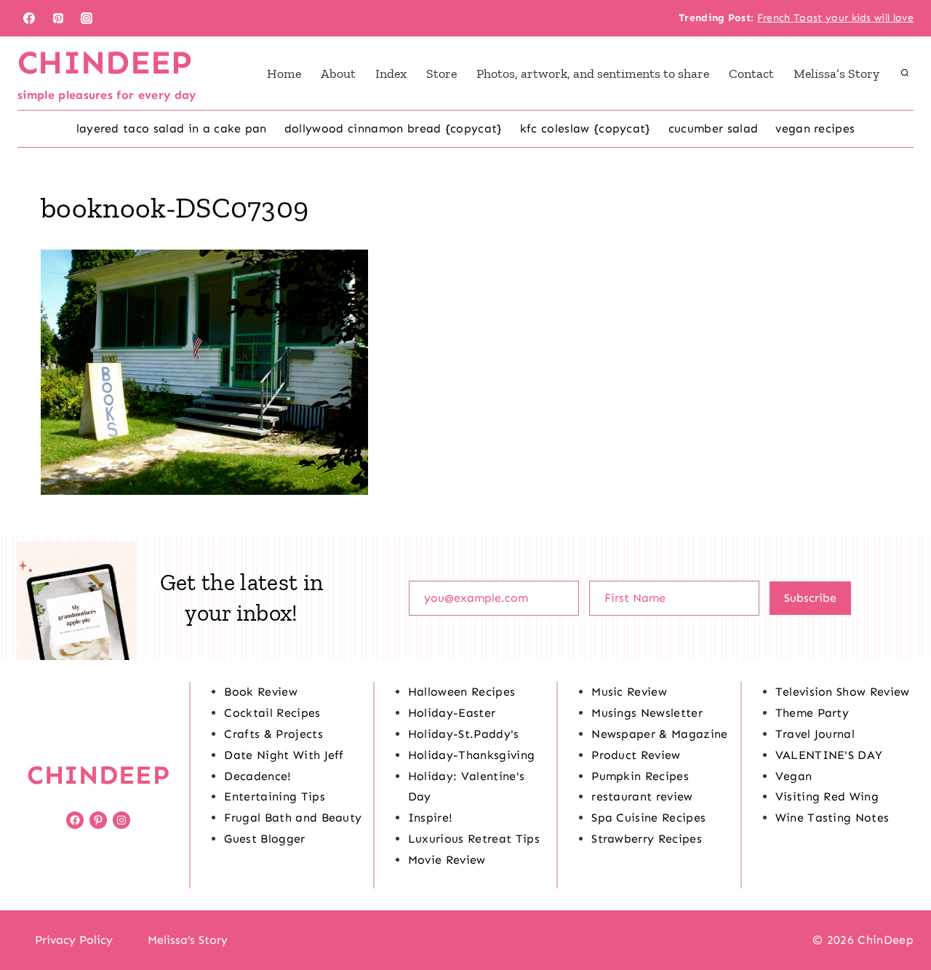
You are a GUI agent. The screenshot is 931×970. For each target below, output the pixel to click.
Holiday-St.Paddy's (463, 734)
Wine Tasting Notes (832, 817)
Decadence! (257, 776)
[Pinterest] (58, 18)
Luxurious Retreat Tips (474, 839)
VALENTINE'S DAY (829, 755)
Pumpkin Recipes (640, 776)
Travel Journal (815, 734)
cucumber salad (713, 128)
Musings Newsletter (647, 713)
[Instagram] (86, 18)
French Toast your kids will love (835, 18)
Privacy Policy (74, 940)
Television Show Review (842, 692)
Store (441, 73)
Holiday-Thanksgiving (471, 755)
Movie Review (447, 860)
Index (391, 73)
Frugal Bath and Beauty (292, 817)
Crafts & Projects (273, 734)
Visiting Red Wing (827, 796)
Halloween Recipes (461, 692)
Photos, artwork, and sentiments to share (592, 73)
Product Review (635, 755)
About (338, 73)
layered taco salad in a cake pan (171, 128)
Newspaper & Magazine (659, 734)
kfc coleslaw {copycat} (585, 128)
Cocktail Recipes (272, 713)
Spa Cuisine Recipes (648, 817)
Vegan (793, 776)
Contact (751, 73)
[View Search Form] (905, 73)
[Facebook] (29, 18)
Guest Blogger (264, 839)
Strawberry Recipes (646, 839)
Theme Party (812, 713)
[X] (465, 940)
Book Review (260, 692)
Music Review (629, 692)
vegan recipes (815, 128)
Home (284, 73)
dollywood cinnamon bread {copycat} (393, 128)
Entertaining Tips (274, 796)
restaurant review (641, 796)
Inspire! (430, 817)
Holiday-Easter (451, 713)
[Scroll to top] (897, 914)
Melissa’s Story (836, 73)
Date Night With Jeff (283, 755)
